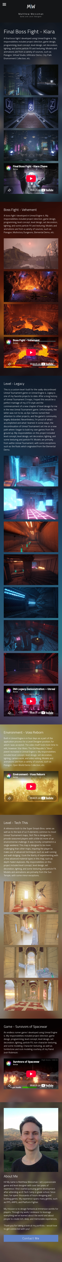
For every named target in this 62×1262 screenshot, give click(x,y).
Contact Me (30, 1238)
